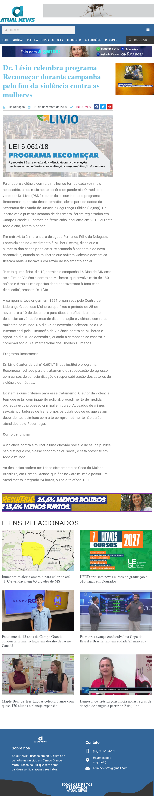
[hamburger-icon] (148, 29)
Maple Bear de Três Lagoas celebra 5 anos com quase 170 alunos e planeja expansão (38, 703)
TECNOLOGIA (74, 39)
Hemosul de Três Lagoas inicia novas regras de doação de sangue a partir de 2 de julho (115, 703)
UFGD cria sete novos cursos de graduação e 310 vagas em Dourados (113, 579)
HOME (5, 39)
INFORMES (111, 39)
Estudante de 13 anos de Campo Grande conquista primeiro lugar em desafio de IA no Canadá (36, 641)
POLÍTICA (32, 39)
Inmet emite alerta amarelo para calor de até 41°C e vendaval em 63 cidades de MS (36, 579)
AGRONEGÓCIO (93, 39)
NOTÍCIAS (17, 39)
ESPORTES (48, 39)
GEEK (60, 39)
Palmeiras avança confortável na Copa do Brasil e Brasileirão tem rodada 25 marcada (113, 639)
